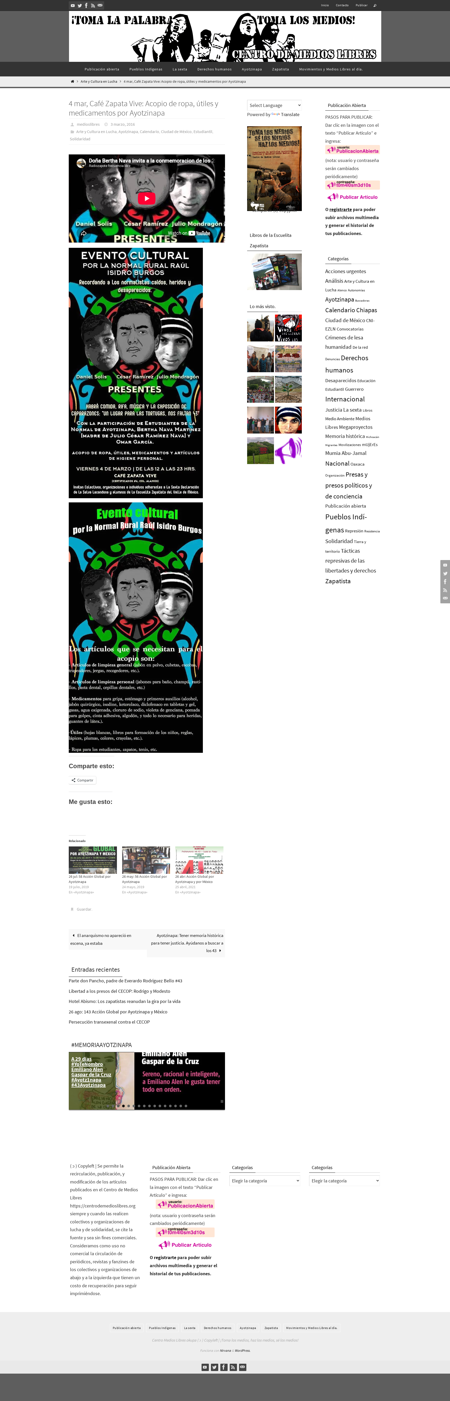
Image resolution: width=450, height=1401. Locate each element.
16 (186, 1106)
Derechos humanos (218, 1328)
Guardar (84, 909)
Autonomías (356, 290)
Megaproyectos (355, 427)
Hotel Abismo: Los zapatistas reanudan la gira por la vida (124, 1001)
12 (165, 1106)
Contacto (342, 5)
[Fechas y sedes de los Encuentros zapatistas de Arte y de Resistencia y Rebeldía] (288, 391)
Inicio (325, 5)
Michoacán (372, 437)
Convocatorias (350, 329)
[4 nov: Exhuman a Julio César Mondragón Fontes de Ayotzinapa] (288, 421)
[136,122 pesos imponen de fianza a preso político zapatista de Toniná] (260, 452)
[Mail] (100, 5)
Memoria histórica (345, 436)
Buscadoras (362, 300)
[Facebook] (86, 5)
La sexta (352, 409)
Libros (367, 410)
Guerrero (354, 389)
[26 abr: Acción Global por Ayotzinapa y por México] (199, 860)
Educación (366, 380)
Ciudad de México (176, 131)
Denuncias (332, 359)
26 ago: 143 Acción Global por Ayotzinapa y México (118, 1012)
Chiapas (366, 310)
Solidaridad (80, 138)
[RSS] (93, 5)
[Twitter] (80, 5)
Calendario (149, 131)
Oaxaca (358, 464)
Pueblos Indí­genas (162, 1328)
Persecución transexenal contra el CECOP (109, 1022)
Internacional (345, 398)
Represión (354, 531)
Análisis (334, 280)
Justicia (333, 409)
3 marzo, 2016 (123, 124)
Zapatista (338, 581)
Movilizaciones (350, 444)
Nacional (337, 463)
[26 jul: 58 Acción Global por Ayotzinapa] (93, 860)
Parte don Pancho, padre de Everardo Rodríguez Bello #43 (125, 981)
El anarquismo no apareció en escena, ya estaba (100, 939)
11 (160, 1106)
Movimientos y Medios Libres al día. (312, 1328)
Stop (222, 1101)
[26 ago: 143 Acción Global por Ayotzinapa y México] (288, 360)
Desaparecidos (340, 380)
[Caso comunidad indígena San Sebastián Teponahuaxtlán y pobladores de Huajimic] (288, 452)
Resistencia (372, 531)
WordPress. (242, 1350)
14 (175, 1106)
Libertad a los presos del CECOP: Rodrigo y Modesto (119, 991)
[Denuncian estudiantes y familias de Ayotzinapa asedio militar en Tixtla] (260, 391)
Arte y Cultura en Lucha (99, 81)
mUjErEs (370, 444)
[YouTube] (73, 5)
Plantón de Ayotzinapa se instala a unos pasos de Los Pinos (87, 1069)
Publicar (361, 5)
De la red (360, 347)
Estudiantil (202, 131)
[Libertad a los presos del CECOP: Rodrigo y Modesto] (260, 360)
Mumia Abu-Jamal (345, 452)
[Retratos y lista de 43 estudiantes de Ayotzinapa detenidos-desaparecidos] (288, 329)
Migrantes (331, 445)
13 (170, 1106)
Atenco (342, 290)
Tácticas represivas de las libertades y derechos (350, 560)
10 (154, 1106)
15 (180, 1106)
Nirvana (225, 1350)
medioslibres (88, 124)
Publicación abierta (345, 506)
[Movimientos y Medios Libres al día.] (260, 329)
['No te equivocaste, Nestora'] (260, 421)
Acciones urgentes (345, 271)
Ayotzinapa (128, 131)
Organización (335, 475)
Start (218, 1101)
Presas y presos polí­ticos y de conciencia (348, 485)
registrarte (340, 209)
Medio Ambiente (339, 419)
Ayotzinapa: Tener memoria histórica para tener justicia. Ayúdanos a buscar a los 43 (187, 943)
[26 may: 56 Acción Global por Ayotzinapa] (146, 860)
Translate (290, 114)
